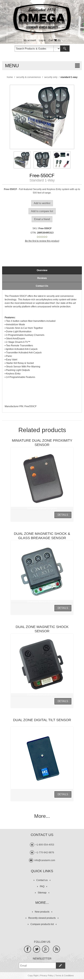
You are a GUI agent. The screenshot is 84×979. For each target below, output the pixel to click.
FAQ (42, 886)
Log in (42, 40)
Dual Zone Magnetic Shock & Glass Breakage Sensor (42, 536)
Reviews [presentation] (42, 278)
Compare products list (42, 924)
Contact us (42, 880)
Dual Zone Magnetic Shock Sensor (42, 629)
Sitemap (42, 892)
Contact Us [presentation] (42, 286)
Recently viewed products (42, 918)
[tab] (42, 270)
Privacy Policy (47, 975)
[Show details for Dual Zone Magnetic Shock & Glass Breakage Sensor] (42, 571)
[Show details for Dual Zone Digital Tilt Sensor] (42, 758)
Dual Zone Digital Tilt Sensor (42, 720)
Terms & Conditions (64, 975)
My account (30, 40)
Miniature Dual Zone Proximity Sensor (42, 443)
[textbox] (34, 48)
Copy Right (33, 975)
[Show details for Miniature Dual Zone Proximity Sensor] (42, 478)
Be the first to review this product (42, 241)
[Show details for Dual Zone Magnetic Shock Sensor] (42, 665)
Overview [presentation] (42, 270)
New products (42, 911)
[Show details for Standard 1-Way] (22, 159)
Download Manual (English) (42, 508)
